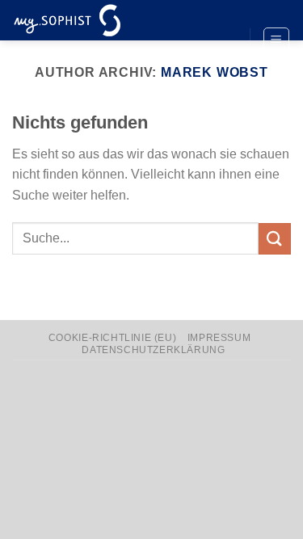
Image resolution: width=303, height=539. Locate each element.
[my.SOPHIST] (93, 20)
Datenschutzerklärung (153, 350)
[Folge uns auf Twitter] (222, 41)
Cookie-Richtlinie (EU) (112, 337)
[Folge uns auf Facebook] (222, 13)
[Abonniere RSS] (222, 68)
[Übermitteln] (275, 239)
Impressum (219, 337)
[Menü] (276, 40)
